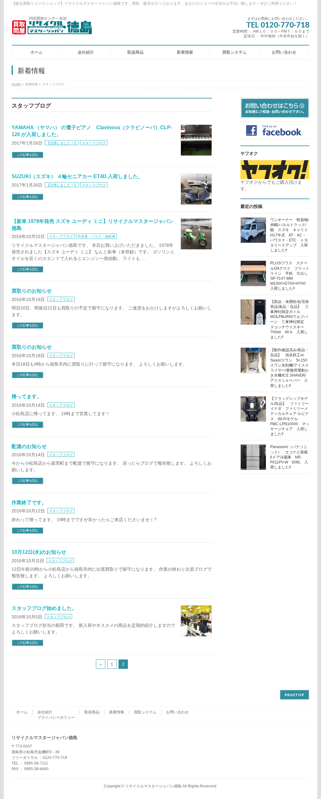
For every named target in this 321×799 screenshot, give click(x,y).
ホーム (22, 712)
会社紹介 (44, 712)
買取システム (145, 712)
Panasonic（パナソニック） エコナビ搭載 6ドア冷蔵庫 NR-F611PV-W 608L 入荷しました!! (291, 457)
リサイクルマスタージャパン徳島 (153, 786)
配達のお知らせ (29, 446)
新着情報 (116, 712)
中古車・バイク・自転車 (96, 236)
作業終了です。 (29, 502)
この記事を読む (28, 154)
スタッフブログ (94, 143)
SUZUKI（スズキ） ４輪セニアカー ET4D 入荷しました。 (77, 176)
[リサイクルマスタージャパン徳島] (57, 28)
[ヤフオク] (274, 175)
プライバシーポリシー (56, 717)
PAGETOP (294, 695)
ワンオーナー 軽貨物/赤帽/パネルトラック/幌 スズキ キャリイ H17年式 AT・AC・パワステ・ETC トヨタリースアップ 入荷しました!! (291, 235)
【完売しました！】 (61, 143)
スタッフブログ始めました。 (44, 608)
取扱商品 (91, 712)
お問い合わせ (177, 712)
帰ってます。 (27, 396)
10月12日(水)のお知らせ (39, 552)
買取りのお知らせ (32, 291)
